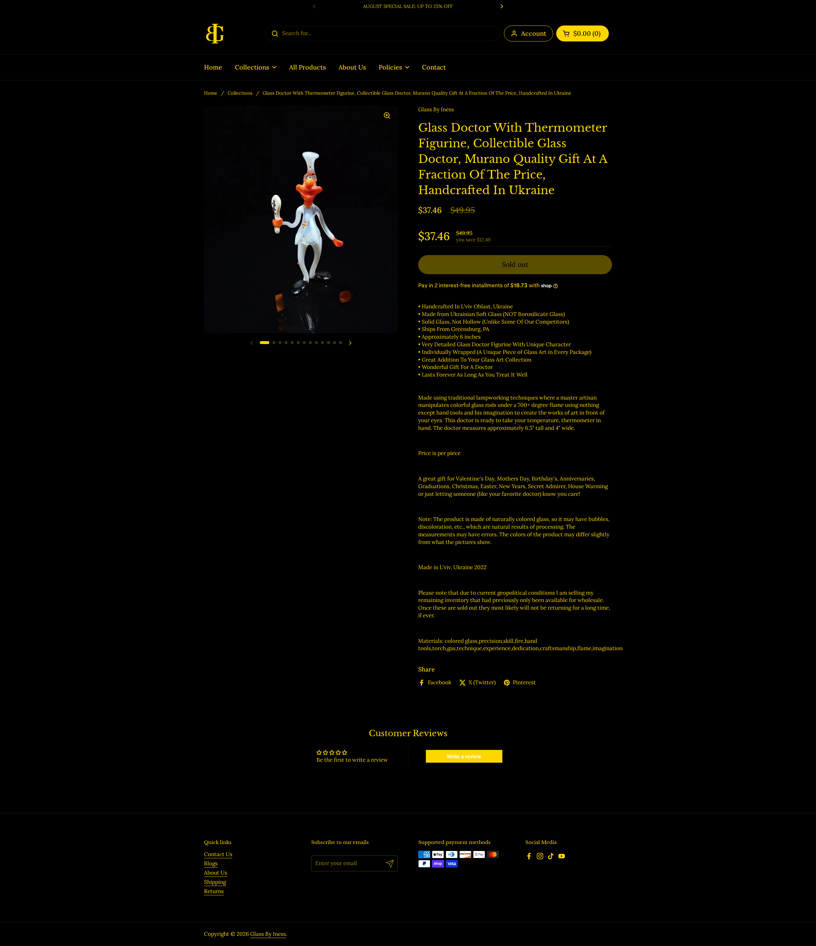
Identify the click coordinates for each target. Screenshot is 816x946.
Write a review (464, 756)
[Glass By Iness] (215, 33)
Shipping (215, 881)
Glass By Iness (268, 933)
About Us (215, 872)
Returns (214, 891)
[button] (582, 33)
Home (210, 93)
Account (533, 33)
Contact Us (218, 854)
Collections (240, 93)
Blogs (211, 863)
